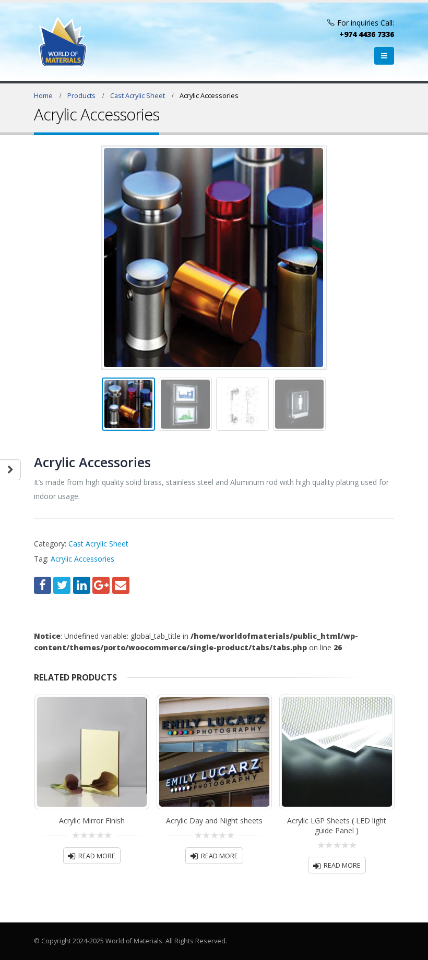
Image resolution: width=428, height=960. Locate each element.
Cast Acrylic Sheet (98, 544)
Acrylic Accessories (82, 559)
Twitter (61, 585)
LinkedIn (81, 585)
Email (120, 585)
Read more (96, 856)
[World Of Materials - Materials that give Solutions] (62, 41)
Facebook (42, 585)
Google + (101, 585)
